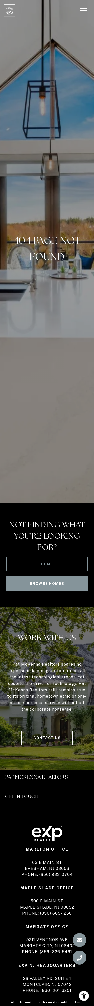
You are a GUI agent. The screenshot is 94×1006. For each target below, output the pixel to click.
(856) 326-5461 (56, 951)
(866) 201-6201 (56, 990)
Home (47, 564)
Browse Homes (47, 584)
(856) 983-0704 (56, 874)
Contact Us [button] (47, 738)
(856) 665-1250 (56, 913)
